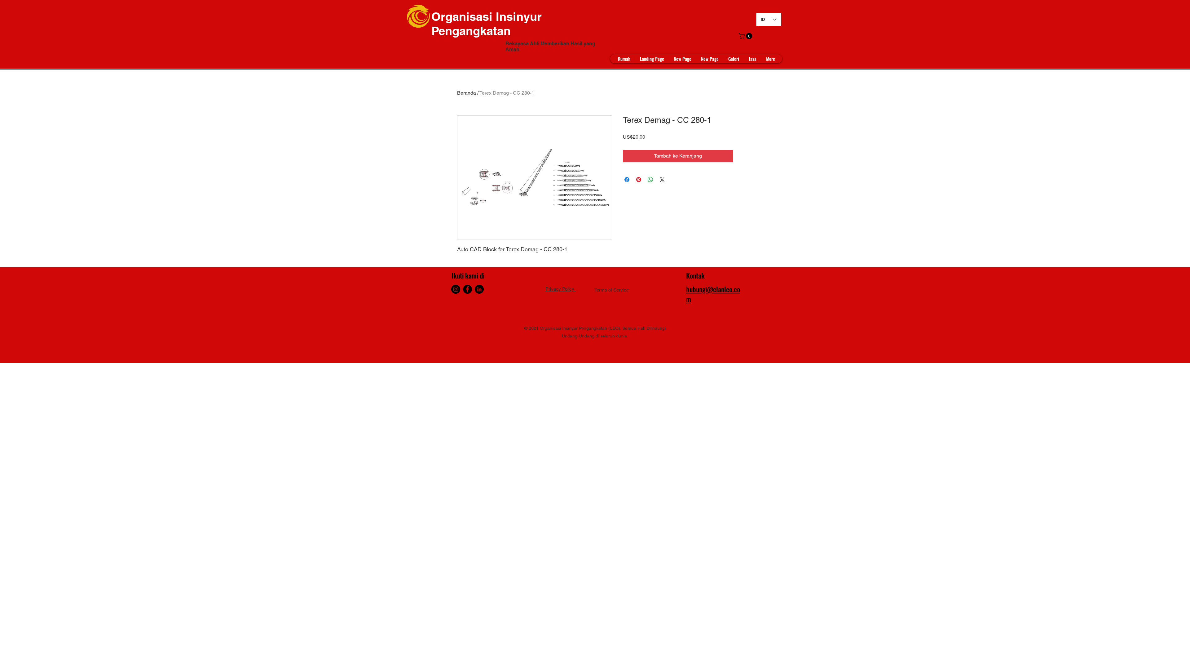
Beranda (466, 93)
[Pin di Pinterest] (638, 179)
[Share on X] (662, 179)
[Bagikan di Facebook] (627, 179)
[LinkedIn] (479, 289)
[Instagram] (455, 289)
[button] (746, 36)
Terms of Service (611, 290)
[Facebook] (467, 289)
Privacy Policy (560, 289)
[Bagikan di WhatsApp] (650, 179)
